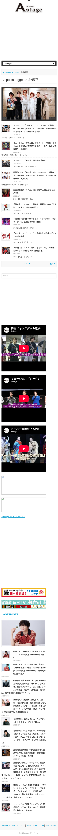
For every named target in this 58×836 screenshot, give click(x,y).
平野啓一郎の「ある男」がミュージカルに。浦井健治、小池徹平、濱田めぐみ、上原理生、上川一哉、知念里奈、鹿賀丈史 (34, 175)
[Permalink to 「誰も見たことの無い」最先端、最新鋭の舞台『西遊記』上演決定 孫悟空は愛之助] (6, 207)
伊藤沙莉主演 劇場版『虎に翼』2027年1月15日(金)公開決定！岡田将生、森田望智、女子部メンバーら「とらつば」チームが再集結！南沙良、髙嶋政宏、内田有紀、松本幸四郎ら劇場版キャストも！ (23, 687)
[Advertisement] (29, 37)
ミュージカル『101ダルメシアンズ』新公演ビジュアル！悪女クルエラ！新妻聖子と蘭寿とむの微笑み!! (29, 807)
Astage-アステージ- (11, 72)
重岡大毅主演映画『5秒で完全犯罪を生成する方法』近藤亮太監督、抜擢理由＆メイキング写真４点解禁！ (29, 753)
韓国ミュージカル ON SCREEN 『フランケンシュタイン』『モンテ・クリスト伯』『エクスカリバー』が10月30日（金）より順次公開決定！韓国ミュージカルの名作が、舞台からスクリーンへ (23, 791)
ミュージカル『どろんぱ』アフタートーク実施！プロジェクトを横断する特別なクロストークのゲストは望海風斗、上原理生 (34, 146)
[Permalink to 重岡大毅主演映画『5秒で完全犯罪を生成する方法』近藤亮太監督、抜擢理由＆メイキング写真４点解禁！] (6, 753)
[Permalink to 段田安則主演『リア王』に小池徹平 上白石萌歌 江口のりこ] (6, 193)
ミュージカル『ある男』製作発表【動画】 (30, 160)
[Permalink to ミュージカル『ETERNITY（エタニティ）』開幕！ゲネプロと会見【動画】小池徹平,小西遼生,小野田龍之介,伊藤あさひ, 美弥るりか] (29, 103)
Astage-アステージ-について (13, 826)
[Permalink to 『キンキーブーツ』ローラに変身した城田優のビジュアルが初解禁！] (6, 236)
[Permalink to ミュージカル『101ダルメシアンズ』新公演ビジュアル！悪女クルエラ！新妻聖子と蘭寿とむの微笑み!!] (6, 807)
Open (29, 0)
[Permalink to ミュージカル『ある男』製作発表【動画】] (6, 163)
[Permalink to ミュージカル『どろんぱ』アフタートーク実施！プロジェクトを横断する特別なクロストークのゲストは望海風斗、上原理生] (6, 146)
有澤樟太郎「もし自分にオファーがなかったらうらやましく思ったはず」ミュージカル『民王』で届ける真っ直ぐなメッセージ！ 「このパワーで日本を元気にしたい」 (23, 737)
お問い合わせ (50, 826)
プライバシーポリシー (35, 826)
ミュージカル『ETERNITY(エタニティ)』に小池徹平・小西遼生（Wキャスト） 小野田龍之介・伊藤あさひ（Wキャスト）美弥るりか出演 (35, 128)
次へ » (52, 264)
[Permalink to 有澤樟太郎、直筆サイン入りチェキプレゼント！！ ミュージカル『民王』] (6, 722)
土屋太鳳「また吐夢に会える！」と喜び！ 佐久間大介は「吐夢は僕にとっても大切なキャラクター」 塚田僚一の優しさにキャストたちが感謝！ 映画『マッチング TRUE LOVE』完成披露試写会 (23, 706)
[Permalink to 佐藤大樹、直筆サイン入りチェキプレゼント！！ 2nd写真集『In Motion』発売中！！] (23, 633)
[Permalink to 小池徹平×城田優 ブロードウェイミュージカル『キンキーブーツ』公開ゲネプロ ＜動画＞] (6, 222)
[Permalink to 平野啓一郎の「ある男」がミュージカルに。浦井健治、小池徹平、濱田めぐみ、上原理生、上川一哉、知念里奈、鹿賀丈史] (6, 175)
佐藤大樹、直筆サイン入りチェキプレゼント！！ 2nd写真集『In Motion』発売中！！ (29, 655)
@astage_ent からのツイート (13, 517)
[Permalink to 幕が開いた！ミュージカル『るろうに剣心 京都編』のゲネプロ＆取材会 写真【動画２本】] (6, 250)
